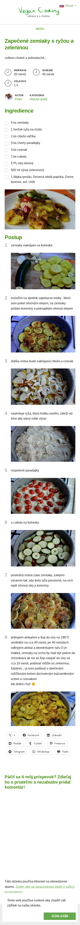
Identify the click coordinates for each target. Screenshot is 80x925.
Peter (18, 99)
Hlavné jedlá (38, 99)
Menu (40, 28)
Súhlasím (59, 916)
